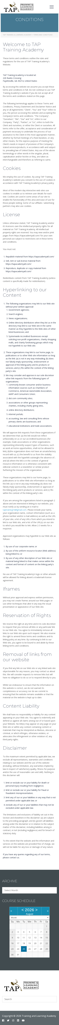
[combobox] (29, 890)
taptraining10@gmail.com (14, 509)
